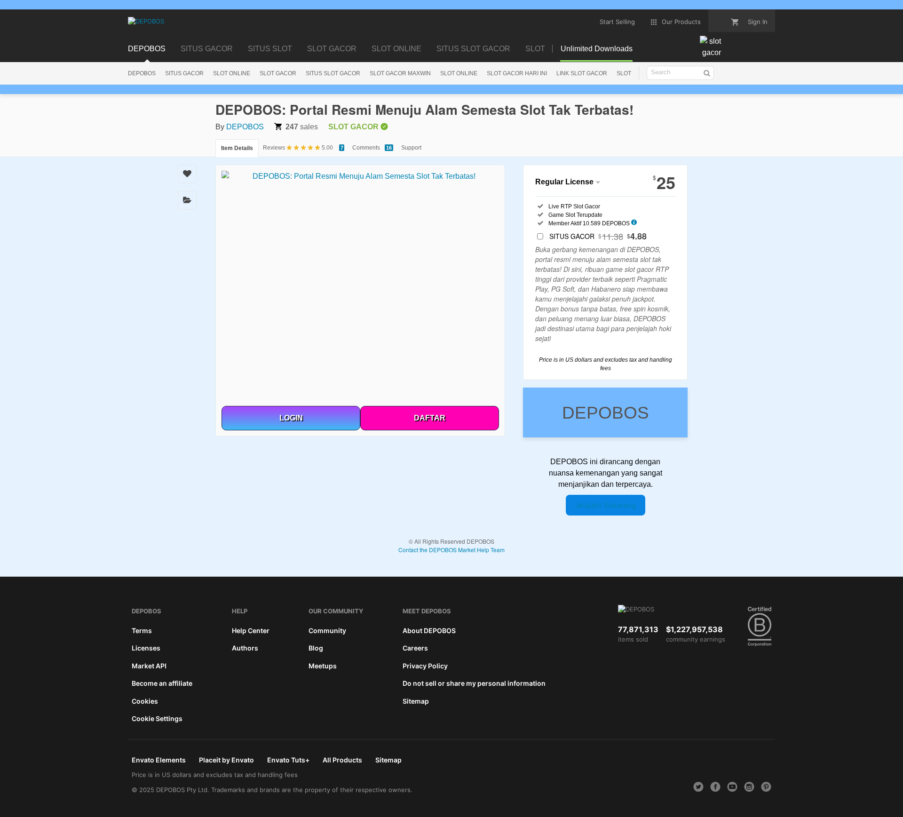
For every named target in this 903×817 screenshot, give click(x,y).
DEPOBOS (142, 73)
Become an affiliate (162, 683)
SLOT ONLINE (231, 73)
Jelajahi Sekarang (605, 505)
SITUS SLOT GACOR (333, 73)
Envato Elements (159, 760)
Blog (316, 648)
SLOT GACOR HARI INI (517, 73)
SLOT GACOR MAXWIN (400, 73)
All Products (342, 760)
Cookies (145, 701)
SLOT (624, 73)
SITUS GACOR (184, 73)
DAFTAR (429, 418)
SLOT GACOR (278, 73)
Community (327, 631)
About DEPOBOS (429, 631)
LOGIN (291, 418)
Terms (142, 631)
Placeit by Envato (226, 760)
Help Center (250, 631)
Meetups (323, 666)
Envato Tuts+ (288, 760)
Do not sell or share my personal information (474, 683)
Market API (149, 666)
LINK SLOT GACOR (581, 73)
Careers (415, 648)
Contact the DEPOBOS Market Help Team (451, 550)
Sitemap (416, 701)
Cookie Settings (157, 718)
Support (411, 147)
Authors (245, 648)
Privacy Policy (425, 666)
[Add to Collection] (187, 200)
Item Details (237, 148)
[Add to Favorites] (187, 174)
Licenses (146, 648)
